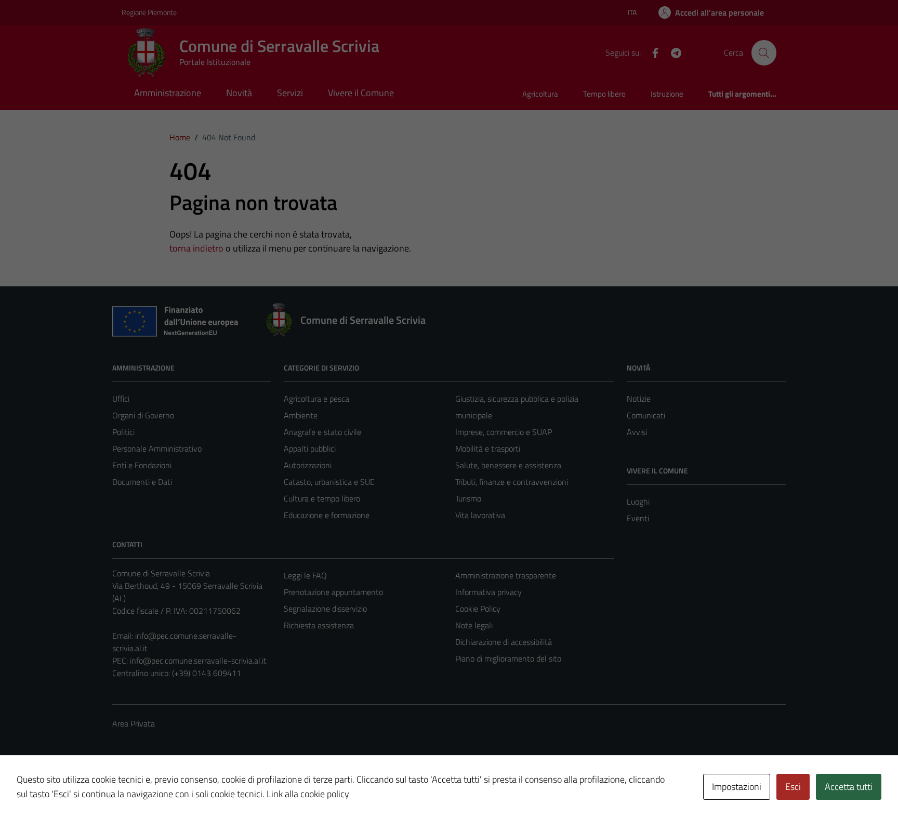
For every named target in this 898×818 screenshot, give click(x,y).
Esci (793, 787)
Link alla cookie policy (308, 794)
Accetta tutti (849, 787)
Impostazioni (736, 787)
